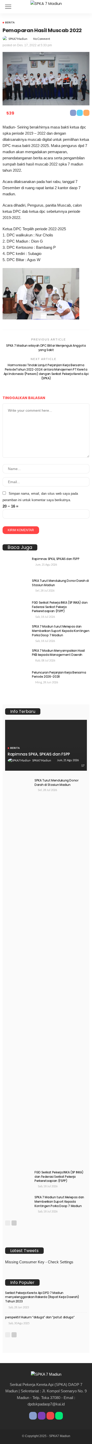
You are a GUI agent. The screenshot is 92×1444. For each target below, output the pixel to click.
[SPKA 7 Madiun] (46, 3)
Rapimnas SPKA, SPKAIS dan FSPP (55, 559)
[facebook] (33, 1416)
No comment (41, 38)
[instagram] (41, 1416)
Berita (10, 22)
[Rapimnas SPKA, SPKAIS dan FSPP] (15, 565)
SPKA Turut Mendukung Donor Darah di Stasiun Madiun (60, 582)
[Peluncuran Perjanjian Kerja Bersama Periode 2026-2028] (15, 678)
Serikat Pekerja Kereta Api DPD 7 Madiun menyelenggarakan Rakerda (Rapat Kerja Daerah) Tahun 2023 (42, 1297)
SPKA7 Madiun (17, 38)
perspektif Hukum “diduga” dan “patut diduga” (39, 1317)
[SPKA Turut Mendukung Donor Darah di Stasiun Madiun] (15, 587)
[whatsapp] (59, 1416)
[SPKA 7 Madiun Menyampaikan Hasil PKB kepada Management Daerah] (15, 657)
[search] (85, 6)
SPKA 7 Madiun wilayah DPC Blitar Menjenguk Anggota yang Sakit (46, 347)
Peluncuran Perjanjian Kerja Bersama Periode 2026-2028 (59, 674)
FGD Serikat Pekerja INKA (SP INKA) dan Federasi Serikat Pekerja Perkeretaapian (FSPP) (59, 606)
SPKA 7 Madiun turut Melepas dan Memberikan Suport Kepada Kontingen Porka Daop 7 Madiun (60, 630)
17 (82, 765)
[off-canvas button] (8, 7)
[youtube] (50, 1416)
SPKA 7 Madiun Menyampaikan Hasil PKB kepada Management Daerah (58, 652)
